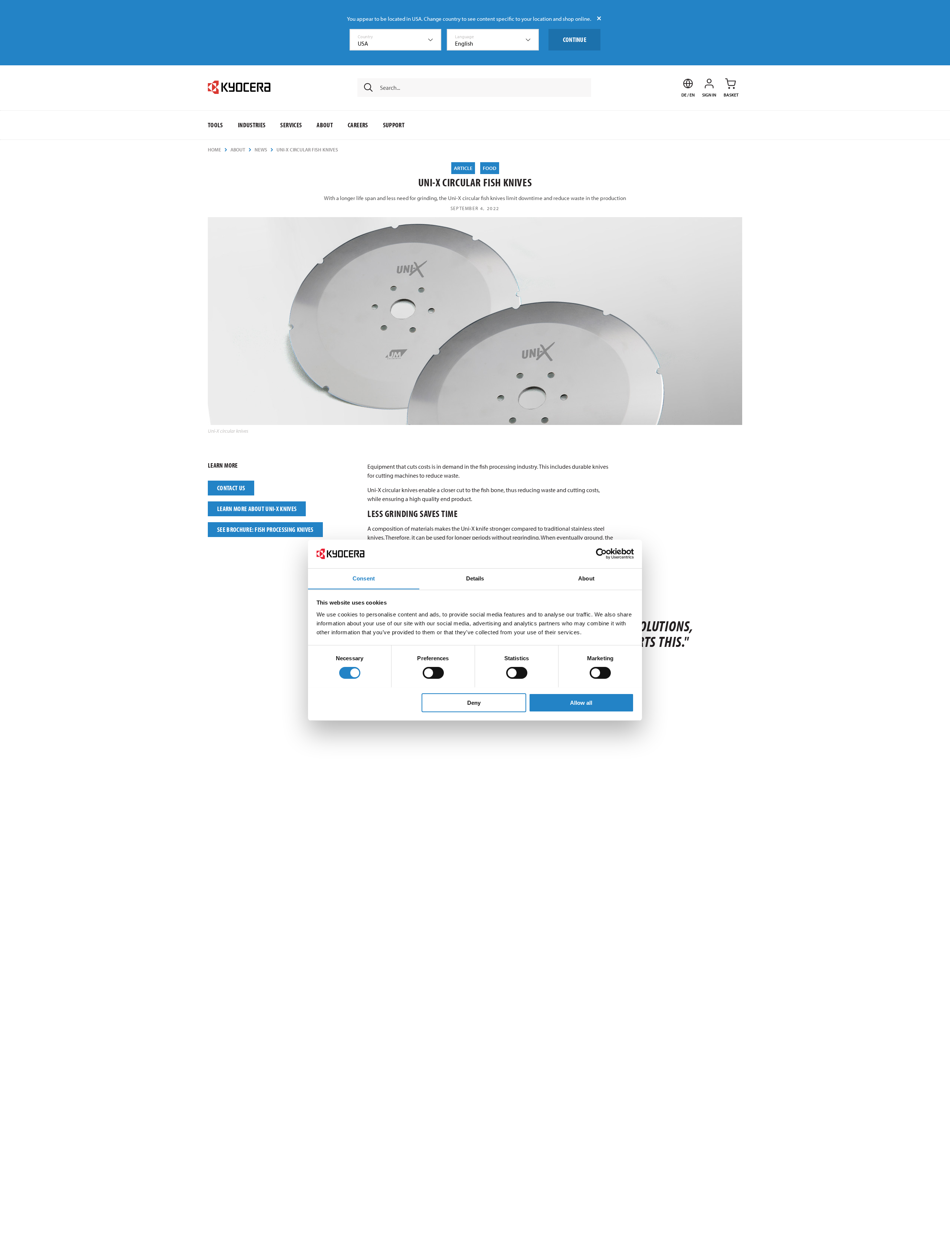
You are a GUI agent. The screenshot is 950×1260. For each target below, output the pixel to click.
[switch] (433, 673)
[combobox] (396, 39)
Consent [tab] (364, 578)
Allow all (581, 702)
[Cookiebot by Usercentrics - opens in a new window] (601, 553)
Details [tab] (475, 578)
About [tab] (586, 578)
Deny (474, 702)
